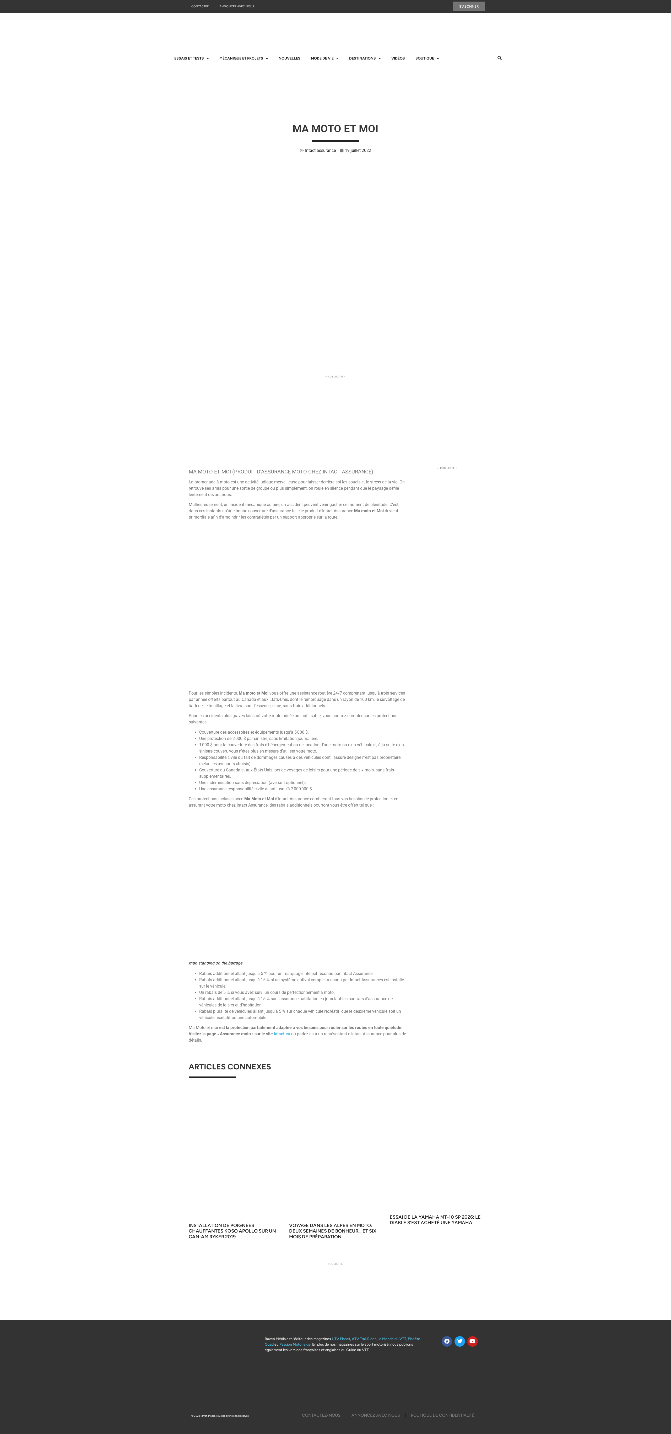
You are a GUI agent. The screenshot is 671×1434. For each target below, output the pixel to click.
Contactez (200, 6)
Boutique (424, 58)
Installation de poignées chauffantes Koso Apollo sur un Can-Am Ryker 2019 (232, 1231)
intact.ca (282, 1033)
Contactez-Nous (321, 1415)
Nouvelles (289, 58)
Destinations (362, 58)
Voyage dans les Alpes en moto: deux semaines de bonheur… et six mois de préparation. (332, 1231)
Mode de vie (322, 58)
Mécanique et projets (241, 58)
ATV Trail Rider (364, 1339)
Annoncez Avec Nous (236, 6)
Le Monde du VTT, (392, 1339)
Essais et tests (189, 58)
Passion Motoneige (295, 1344)
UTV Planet (341, 1339)
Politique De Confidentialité (442, 1415)
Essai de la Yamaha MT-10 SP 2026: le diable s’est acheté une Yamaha (435, 1220)
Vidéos (398, 58)
